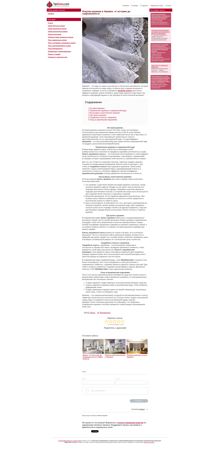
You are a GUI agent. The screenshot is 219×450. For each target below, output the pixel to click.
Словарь (134, 5)
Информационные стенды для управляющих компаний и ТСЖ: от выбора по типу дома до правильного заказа (160, 79)
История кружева (96, 108)
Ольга (92, 313)
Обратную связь (149, 442)
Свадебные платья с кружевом (102, 117)
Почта (118, 379)
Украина (51, 13)
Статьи (168, 5)
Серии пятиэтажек (54, 34)
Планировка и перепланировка (59, 51)
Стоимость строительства (57, 57)
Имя (84, 379)
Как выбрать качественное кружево (104, 113)
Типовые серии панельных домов (60, 37)
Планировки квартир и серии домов (69, 441)
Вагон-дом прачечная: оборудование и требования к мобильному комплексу (160, 16)
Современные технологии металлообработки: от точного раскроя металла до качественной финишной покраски (160, 48)
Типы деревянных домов (57, 40)
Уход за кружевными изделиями (102, 120)
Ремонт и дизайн (54, 54)
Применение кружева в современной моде (107, 111)
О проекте (144, 5)
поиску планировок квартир (130, 423)
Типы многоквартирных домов (59, 46)
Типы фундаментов (55, 48)
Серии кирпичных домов (57, 29)
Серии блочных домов (56, 26)
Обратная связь (157, 5)
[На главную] (58, 4)
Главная (126, 5)
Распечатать (104, 313)
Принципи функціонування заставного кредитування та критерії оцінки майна (160, 32)
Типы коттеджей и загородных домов (62, 43)
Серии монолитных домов (58, 31)
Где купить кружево (97, 115)
